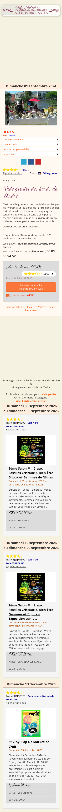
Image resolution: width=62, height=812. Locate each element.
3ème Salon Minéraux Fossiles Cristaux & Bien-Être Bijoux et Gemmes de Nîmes (31, 472)
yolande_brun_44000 (24, 266)
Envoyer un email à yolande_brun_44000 (31, 287)
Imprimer (8, 154)
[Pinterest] (38, 162)
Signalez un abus (12, 173)
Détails (25, 169)
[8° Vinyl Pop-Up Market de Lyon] (31, 723)
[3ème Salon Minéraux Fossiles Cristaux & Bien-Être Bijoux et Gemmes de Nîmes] (31, 449)
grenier (42, 401)
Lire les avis (10, 144)
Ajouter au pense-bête (16, 149)
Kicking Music (19, 784)
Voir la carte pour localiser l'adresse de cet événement (31, 308)
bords (25, 401)
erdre (33, 401)
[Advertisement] (31, 52)
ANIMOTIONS (20, 512)
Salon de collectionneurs (22, 424)
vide (18, 401)
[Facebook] (31, 162)
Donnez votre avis (13, 139)
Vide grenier (50, 173)
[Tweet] (24, 162)
